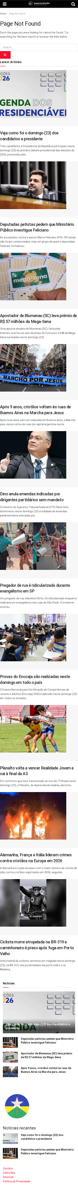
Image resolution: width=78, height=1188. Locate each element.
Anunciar (8, 1176)
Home (3, 13)
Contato (8, 1168)
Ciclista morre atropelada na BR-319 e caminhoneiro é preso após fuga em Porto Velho (37, 948)
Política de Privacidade (16, 1181)
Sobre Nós (9, 1172)
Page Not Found (17, 13)
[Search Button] (5, 55)
